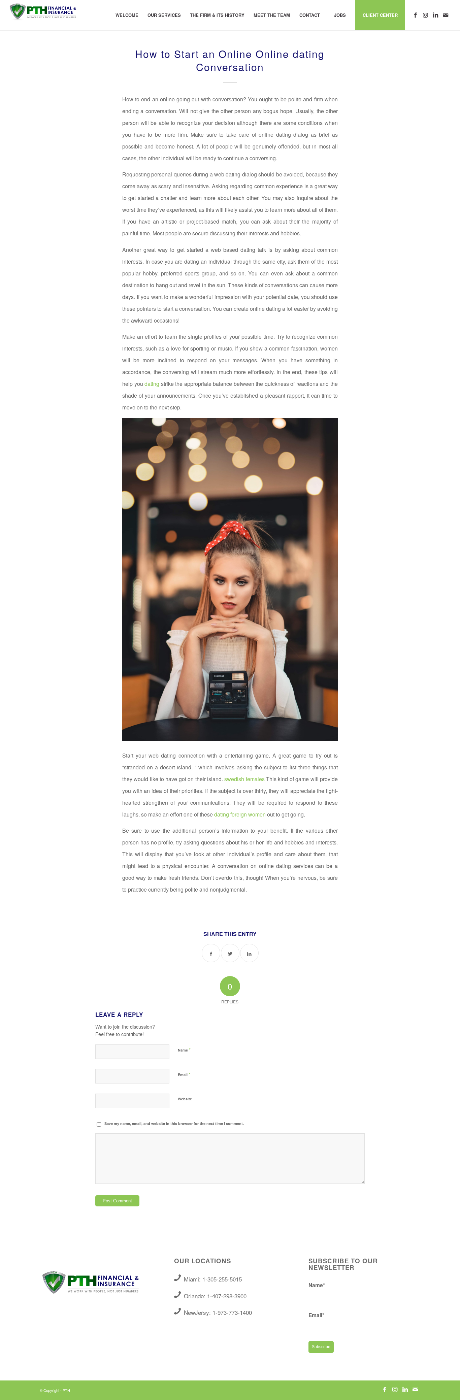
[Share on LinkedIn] (249, 953)
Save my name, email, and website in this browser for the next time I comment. (174, 1123)
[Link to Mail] (446, 15)
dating (151, 384)
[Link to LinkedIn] (436, 15)
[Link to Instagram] (426, 15)
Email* (316, 1315)
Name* (316, 1285)
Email (184, 1074)
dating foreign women (240, 814)
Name (184, 1049)
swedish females (244, 779)
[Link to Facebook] (415, 15)
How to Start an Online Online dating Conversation (230, 60)
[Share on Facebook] (211, 953)
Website (185, 1098)
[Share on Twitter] (230, 953)
